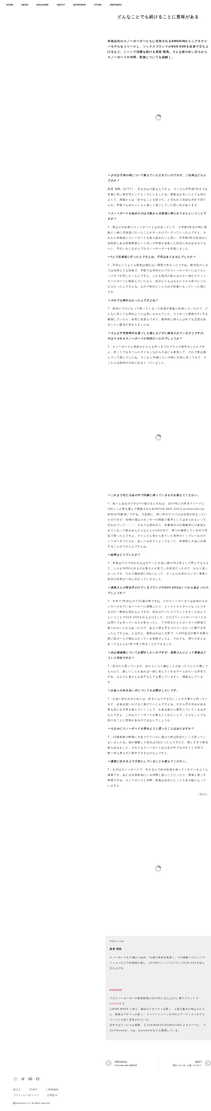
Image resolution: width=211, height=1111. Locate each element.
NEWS (24, 4)
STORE (98, 4)
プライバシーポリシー (26, 1095)
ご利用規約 (52, 1089)
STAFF (33, 1089)
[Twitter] (23, 1079)
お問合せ (52, 1095)
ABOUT (61, 4)
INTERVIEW (79, 4)
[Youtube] (30, 1079)
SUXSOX (116, 1003)
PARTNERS (116, 4)
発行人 (17, 1089)
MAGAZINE (42, 4)
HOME (9, 4)
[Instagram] (15, 1079)
